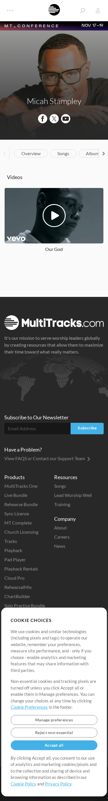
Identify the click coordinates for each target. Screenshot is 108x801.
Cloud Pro (14, 578)
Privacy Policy (58, 783)
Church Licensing (21, 532)
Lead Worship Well (73, 495)
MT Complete (18, 522)
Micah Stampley (54, 101)
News (59, 546)
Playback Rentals (21, 568)
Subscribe (87, 427)
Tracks (10, 541)
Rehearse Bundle (21, 504)
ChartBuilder (17, 596)
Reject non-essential (54, 732)
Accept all (54, 745)
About (60, 527)
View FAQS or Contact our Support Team (45, 458)
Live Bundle (15, 495)
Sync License (16, 513)
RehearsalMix (18, 587)
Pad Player (15, 559)
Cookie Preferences (29, 707)
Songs (63, 153)
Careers (62, 536)
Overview (31, 153)
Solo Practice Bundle (24, 605)
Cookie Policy (23, 783)
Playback (13, 550)
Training (62, 504)
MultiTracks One (20, 486)
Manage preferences (54, 719)
